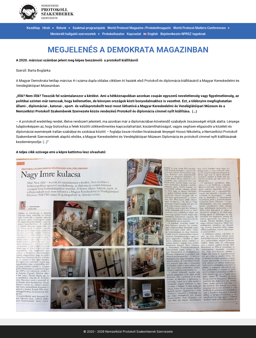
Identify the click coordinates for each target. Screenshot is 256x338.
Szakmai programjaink (89, 28)
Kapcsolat (134, 34)
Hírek (46, 28)
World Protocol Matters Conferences (199, 28)
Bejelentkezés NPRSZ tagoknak (183, 34)
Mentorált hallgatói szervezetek (73, 34)
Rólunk (61, 28)
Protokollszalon (113, 34)
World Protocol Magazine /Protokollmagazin (139, 28)
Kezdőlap (33, 28)
